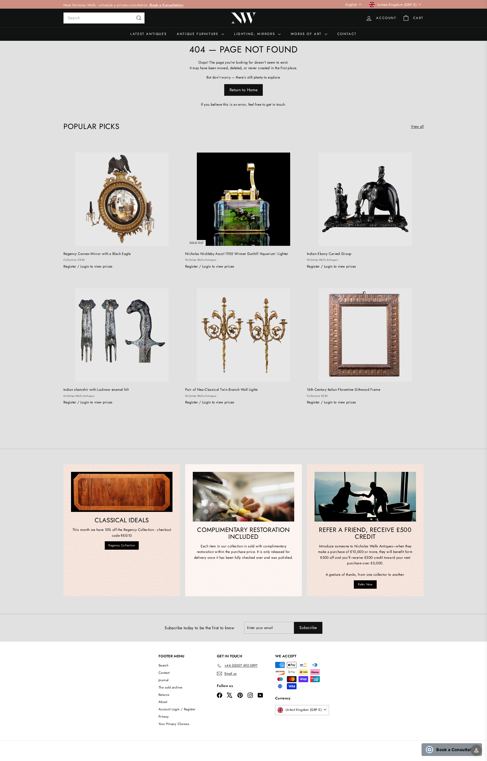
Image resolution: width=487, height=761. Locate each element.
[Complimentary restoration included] (243, 497)
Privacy (164, 716)
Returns (164, 694)
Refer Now (365, 584)
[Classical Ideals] (121, 492)
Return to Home (243, 90)
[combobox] (104, 18)
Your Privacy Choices (174, 723)
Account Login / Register (177, 709)
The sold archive (171, 687)
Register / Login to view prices (88, 266)
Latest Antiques (148, 33)
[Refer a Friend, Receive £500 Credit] (365, 497)
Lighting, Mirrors (255, 33)
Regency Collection (121, 545)
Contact (347, 33)
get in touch (275, 104)
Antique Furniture (198, 33)
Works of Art (307, 33)
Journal (163, 680)
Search (163, 665)
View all (417, 126)
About (163, 701)
